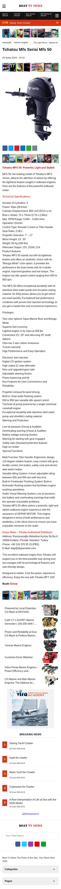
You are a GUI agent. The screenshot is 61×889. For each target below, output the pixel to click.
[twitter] (11, 148)
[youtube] (37, 844)
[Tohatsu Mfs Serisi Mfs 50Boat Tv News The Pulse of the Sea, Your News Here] (31, 5)
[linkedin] (17, 148)
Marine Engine (21, 42)
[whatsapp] (43, 844)
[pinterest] (22, 148)
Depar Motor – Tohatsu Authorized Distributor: (27, 532)
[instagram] (30, 844)
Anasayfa (6, 42)
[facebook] (5, 148)
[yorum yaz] (34, 148)
